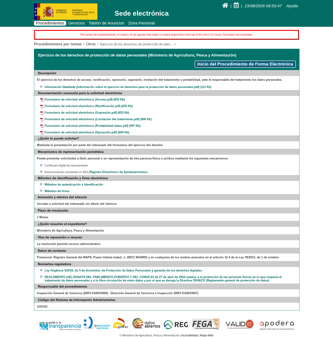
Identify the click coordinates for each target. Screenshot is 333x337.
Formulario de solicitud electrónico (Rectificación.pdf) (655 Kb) (89, 106)
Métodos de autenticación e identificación (74, 184)
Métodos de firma (57, 191)
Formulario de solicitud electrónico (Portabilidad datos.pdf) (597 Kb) (92, 125)
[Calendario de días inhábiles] (237, 6)
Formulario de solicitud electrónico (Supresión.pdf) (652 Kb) (87, 112)
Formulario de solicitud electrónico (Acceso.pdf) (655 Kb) (85, 99)
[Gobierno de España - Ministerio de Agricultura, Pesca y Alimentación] (65, 18)
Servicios (76, 23)
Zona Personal (141, 23)
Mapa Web (206, 335)
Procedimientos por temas (58, 44)
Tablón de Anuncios (106, 23)
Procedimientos (50, 23)
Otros (91, 44)
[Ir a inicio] (225, 6)
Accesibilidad (189, 335)
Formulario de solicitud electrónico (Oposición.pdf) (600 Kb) (87, 132)
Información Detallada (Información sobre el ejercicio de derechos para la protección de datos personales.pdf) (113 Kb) (128, 87)
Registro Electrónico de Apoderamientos (118, 172)
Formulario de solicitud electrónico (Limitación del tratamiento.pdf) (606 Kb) (98, 119)
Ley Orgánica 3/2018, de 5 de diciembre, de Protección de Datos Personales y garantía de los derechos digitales (123, 270)
